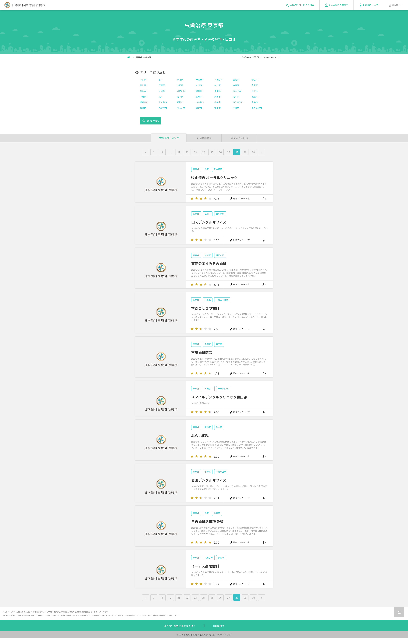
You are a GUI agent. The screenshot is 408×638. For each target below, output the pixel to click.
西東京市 (163, 108)
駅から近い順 (240, 138)
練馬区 (199, 90)
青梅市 (254, 102)
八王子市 (237, 90)
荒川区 (236, 96)
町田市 (143, 90)
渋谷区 (180, 79)
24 (203, 152)
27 (228, 152)
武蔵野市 (144, 102)
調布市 (217, 96)
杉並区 (217, 85)
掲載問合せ (218, 625)
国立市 (199, 108)
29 (245, 152)
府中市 (254, 90)
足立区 (180, 96)
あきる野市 (256, 108)
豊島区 (236, 79)
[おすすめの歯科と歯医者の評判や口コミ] (24, 6)
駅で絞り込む (153, 120)
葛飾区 (199, 96)
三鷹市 (236, 108)
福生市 (217, 108)
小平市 (217, 102)
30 (253, 152)
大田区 (180, 85)
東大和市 (163, 102)
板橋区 (254, 96)
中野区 (143, 96)
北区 (161, 96)
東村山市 (181, 108)
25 (212, 152)
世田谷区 (218, 79)
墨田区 (217, 90)
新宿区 (254, 79)
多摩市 (143, 108)
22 (187, 152)
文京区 (254, 85)
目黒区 (162, 90)
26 (220, 152)
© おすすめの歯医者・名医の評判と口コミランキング (204, 634)
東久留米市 (238, 102)
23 (195, 152)
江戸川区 (181, 90)
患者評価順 (205, 138)
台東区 (236, 85)
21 (178, 152)
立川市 (199, 85)
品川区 (143, 85)
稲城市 (180, 102)
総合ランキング (170, 138)
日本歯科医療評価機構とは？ (180, 625)
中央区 (143, 79)
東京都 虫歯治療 (143, 57)
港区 (161, 79)
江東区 (162, 85)
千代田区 (200, 79)
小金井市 (200, 102)
